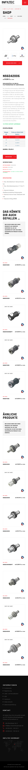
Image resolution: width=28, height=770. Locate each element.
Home (4, 16)
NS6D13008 (6, 265)
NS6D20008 (6, 498)
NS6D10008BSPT (8, 332)
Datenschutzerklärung (10, 704)
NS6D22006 (6, 464)
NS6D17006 (6, 399)
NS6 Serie (19, 16)
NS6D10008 (6, 298)
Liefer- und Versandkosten (11, 693)
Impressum (7, 699)
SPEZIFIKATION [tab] (7, 178)
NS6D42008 (6, 665)
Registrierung (8, 691)
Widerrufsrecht (8, 702)
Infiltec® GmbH (18, 764)
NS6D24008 (6, 598)
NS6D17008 (6, 365)
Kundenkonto (7, 688)
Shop (11, 16)
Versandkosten (21, 766)
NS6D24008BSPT (8, 564)
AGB (5, 696)
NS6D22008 (6, 531)
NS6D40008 (6, 631)
